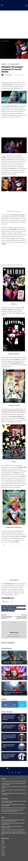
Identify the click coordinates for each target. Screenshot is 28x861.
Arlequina (4, 605)
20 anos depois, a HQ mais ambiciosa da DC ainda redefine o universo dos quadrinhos (13, 662)
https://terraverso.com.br (14, 634)
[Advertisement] (14, 24)
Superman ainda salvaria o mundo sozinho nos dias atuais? (9, 746)
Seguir (14, 701)
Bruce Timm (16, 605)
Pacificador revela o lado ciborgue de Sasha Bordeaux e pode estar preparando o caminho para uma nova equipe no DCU (14, 833)
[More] (18, 78)
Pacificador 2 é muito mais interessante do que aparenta (13, 829)
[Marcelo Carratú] (3, 75)
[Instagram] (12, 772)
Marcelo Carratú (8, 74)
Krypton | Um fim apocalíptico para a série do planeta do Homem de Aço (7, 617)
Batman (10, 605)
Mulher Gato (5, 610)
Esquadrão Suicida (11, 607)
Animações (6, 41)
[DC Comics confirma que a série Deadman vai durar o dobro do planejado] (14, 672)
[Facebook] (9, 772)
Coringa (23, 605)
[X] (15, 772)
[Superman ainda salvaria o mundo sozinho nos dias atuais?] (14, 688)
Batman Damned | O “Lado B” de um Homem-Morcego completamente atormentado (21, 617)
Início (2, 41)
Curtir (5, 701)
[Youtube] (19, 772)
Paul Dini (12, 610)
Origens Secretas (15, 64)
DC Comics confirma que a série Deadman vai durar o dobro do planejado (12, 677)
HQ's (9, 64)
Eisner (3, 607)
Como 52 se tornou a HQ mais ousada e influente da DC (13, 813)
